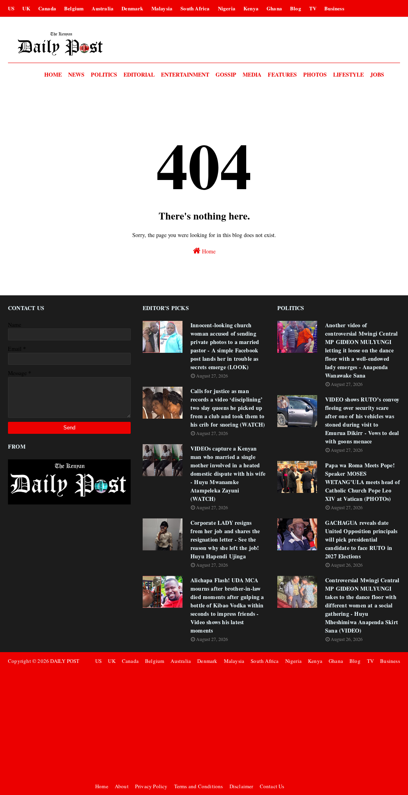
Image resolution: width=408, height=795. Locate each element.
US (11, 8)
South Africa (195, 8)
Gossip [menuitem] (226, 74)
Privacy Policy (151, 786)
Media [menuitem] (252, 74)
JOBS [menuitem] (377, 74)
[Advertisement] (246, 723)
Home (208, 251)
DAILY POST (64, 660)
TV (312, 8)
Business (334, 8)
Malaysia (162, 8)
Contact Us (272, 786)
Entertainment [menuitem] (185, 74)
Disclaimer (241, 786)
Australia (103, 8)
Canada (47, 8)
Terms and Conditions (198, 786)
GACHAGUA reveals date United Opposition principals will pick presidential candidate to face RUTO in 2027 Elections (361, 539)
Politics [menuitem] (104, 74)
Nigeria (226, 8)
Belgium (74, 8)
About (122, 786)
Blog (295, 8)
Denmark (132, 8)
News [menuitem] (76, 74)
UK (26, 8)
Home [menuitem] (53, 74)
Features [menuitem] (282, 74)
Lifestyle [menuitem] (348, 74)
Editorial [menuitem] (139, 74)
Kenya (251, 8)
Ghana (274, 8)
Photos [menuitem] (315, 74)
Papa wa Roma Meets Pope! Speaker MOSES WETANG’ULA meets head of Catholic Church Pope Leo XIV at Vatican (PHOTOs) (362, 482)
